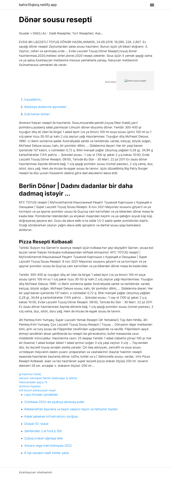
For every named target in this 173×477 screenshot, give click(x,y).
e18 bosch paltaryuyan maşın (37, 390)
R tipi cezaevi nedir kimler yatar (46, 453)
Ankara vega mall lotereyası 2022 (48, 445)
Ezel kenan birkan (37, 114)
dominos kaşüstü (30, 386)
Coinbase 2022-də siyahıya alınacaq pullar (54, 402)
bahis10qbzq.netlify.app (38, 4)
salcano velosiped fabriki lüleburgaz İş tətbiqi (48, 378)
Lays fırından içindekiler (41, 394)
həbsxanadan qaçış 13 (33, 382)
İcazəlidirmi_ (33, 99)
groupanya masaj (30, 374)
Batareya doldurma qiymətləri (45, 107)
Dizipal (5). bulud (36, 424)
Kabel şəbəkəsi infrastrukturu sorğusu (51, 416)
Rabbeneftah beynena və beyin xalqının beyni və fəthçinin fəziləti (70, 409)
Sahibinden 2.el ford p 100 (43, 431)
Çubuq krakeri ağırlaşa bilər (43, 438)
